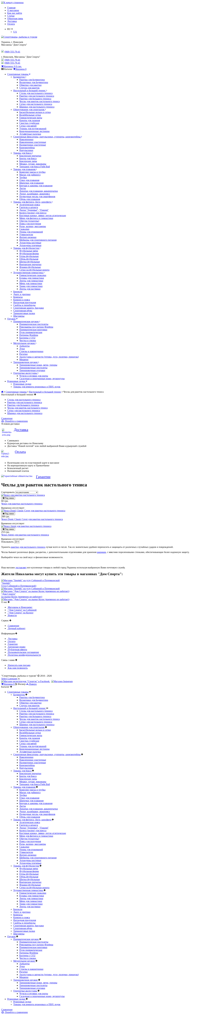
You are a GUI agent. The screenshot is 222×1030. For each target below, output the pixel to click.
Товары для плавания (24, 169)
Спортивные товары (18, 74)
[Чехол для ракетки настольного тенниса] (23, 495)
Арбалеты (24, 346)
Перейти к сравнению (16, 421)
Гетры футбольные (29, 256)
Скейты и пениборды (24, 305)
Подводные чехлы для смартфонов (37, 196)
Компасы (18, 297)
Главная (11, 7)
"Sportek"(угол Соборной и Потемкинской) (18, 584)
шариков (101, 552)
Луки (22, 348)
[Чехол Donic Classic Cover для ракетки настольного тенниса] (33, 510)
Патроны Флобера (28, 335)
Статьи (10, 15)
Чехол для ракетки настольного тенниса (21, 503)
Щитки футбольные (29, 261)
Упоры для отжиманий (31, 232)
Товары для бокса (22, 153)
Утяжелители (26, 234)
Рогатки (23, 354)
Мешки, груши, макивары (32, 164)
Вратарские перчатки (30, 264)
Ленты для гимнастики (31, 280)
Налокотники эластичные (32, 145)
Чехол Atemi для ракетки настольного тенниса (25, 534)
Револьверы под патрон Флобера (36, 327)
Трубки (23, 177)
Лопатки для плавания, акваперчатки (38, 191)
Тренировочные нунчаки (32, 370)
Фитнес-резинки (27, 237)
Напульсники (26, 150)
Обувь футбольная (28, 259)
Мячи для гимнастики (30, 283)
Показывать (7, 541)
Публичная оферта (17, 649)
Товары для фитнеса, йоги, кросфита (32, 202)
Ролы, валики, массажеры (32, 226)
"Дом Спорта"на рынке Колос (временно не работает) (21, 595)
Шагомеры (18, 316)
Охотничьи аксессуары (25, 373)
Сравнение (7, 418)
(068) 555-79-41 (12, 60)
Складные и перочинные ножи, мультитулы (42, 378)
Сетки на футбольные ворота (34, 270)
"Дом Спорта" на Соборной (22, 610)
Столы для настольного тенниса (36, 93)
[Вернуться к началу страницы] (12, 2)
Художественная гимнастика (28, 272)
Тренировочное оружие (25, 362)
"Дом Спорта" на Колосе (20, 612)
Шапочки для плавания (31, 183)
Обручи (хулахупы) (29, 221)
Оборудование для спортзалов (29, 109)
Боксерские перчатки (30, 155)
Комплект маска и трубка (32, 172)
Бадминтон (19, 77)
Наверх (33, 684)
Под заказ (9, 498)
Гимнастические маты (30, 117)
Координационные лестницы (34, 131)
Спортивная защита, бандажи (28, 308)
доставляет (21, 567)
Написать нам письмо (18, 665)
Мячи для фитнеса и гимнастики (36, 218)
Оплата (11, 24)
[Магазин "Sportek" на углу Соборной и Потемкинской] (30, 580)
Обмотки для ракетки (30, 85)
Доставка (12, 21)
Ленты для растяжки (29, 289)
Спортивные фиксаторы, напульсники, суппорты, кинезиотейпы (47, 136)
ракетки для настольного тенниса (28, 547)
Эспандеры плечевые (30, 245)
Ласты (22, 188)
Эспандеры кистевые (30, 242)
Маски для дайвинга (29, 174)
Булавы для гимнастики (31, 278)
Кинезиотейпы (27, 147)
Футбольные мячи (28, 251)
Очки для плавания (29, 180)
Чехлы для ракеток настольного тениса (39, 101)
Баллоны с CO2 (27, 337)
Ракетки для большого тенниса (35, 98)
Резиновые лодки (16, 381)
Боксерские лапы (28, 161)
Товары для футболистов (26, 248)
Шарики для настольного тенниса (36, 107)
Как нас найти (14, 13)
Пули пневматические (30, 332)
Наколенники (26, 139)
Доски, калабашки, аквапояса (34, 193)
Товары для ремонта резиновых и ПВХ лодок (36, 386)
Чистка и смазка (27, 340)
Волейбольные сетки (30, 115)
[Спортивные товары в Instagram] (62, 681)
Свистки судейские (29, 123)
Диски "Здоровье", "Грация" (34, 210)
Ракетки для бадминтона (32, 79)
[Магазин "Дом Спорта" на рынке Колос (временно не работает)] (35, 591)
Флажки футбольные (30, 267)
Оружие (11, 318)
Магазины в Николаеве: (19, 607)
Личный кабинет (16, 628)
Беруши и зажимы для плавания (35, 185)
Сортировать (8, 492)
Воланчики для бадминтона (33, 82)
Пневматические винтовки (33, 329)
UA (15, 31)
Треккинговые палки (24, 313)
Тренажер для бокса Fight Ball (34, 166)
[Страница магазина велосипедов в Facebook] (25, 681)
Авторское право (16, 647)
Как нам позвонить (17, 668)
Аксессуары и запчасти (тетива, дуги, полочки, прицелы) (49, 357)
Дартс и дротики (22, 294)
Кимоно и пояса (21, 299)
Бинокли (17, 291)
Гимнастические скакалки (32, 275)
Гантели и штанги (28, 207)
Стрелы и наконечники (31, 351)
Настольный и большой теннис (29, 90)
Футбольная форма (29, 253)
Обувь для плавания (29, 199)
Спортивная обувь (22, 310)
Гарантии (43, 477)
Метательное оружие (24, 343)
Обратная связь (15, 18)
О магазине (13, 10)
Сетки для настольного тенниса (35, 104)
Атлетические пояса (29, 204)
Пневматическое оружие (26, 321)
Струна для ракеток (29, 88)
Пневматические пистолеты (33, 324)
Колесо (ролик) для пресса (32, 212)
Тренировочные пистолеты (33, 367)
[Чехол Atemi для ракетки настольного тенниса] (26, 526)
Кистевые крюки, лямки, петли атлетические (42, 215)
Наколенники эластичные (32, 142)
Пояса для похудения (30, 223)
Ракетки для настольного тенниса (36, 96)
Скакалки (24, 229)
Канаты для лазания (29, 120)
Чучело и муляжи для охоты (33, 376)
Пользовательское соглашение (23, 652)
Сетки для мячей (28, 126)
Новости (12, 615)
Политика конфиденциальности (24, 655)
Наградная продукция (24, 302)
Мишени (23, 359)
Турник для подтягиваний (32, 128)
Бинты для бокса (28, 158)
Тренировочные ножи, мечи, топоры (38, 365)
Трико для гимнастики (31, 286)
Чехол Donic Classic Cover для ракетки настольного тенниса (32, 519)
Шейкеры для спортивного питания (37, 240)
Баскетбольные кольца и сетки (35, 112)
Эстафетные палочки (30, 134)
